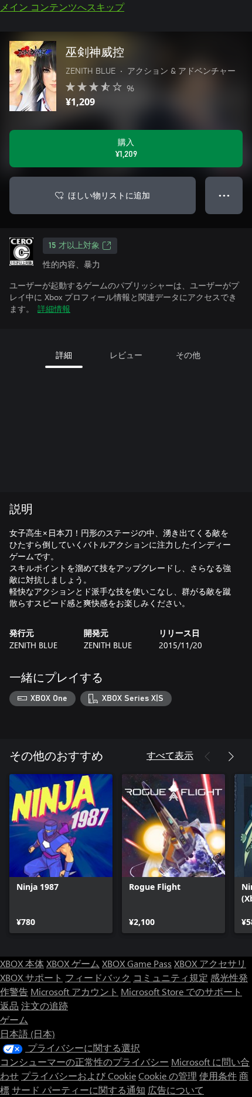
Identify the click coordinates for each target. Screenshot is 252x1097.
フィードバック (98, 977)
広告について (176, 1090)
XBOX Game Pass (137, 963)
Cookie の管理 (167, 1076)
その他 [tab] (188, 354)
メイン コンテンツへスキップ (62, 7)
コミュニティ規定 (170, 977)
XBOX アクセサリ (210, 963)
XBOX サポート (31, 977)
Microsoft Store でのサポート (181, 991)
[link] (61, 853)
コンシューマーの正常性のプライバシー (84, 1061)
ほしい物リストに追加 (109, 195)
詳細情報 (54, 308)
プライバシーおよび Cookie (78, 1076)
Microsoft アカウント (74, 991)
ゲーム (14, 1019)
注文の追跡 (44, 1005)
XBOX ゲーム (73, 963)
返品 (9, 1005)
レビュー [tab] (126, 354)
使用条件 (218, 1076)
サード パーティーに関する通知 (78, 1090)
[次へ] (231, 756)
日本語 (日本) (27, 1033)
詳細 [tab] (64, 354)
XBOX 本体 (22, 963)
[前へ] (207, 756)
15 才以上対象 (74, 246)
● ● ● (224, 195)
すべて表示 (170, 755)
